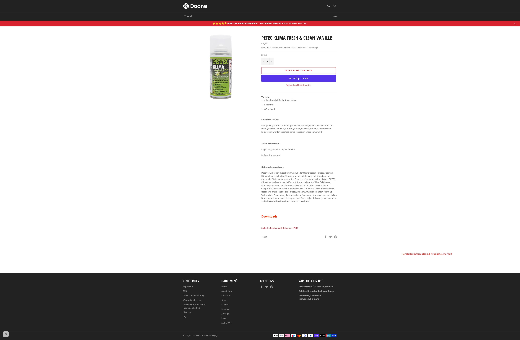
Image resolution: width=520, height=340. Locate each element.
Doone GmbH (194, 336)
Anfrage (225, 313)
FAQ (184, 316)
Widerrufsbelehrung (192, 300)
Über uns (187, 312)
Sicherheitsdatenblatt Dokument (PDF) (279, 227)
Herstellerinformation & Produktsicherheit (427, 254)
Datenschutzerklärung (193, 295)
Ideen (224, 318)
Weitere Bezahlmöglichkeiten (298, 85)
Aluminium (226, 291)
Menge (264, 55)
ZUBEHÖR (226, 322)
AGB (185, 291)
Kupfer (224, 304)
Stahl (223, 300)
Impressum (188, 286)
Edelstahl (225, 295)
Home (224, 286)
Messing (225, 309)
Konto (335, 16)
